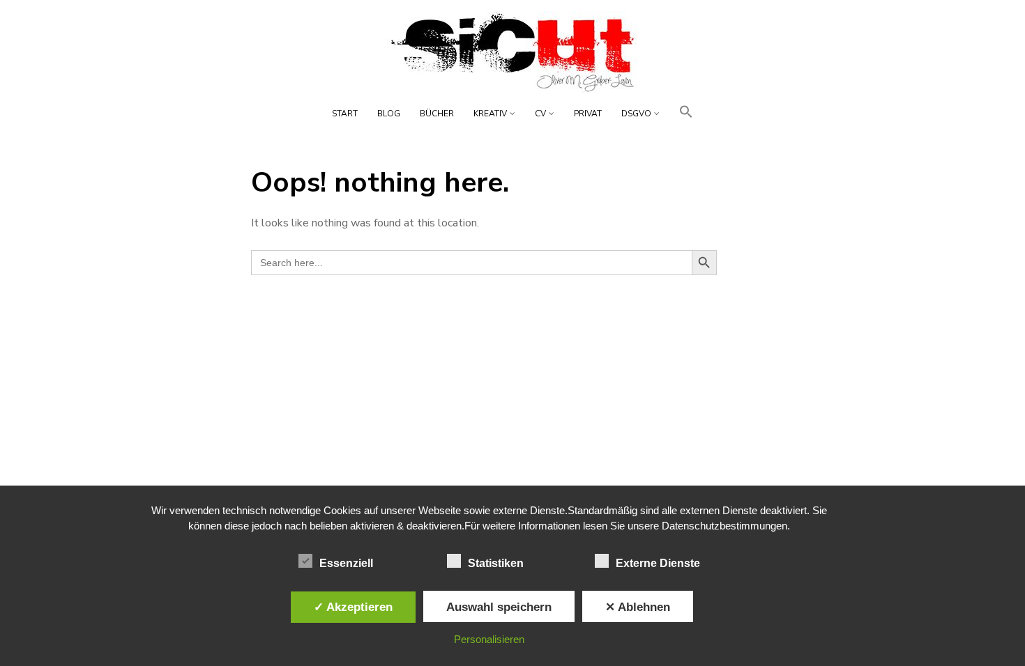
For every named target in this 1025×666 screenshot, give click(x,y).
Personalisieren (489, 639)
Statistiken (496, 563)
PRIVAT (588, 113)
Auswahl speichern (499, 607)
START (345, 113)
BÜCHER (437, 113)
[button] (686, 115)
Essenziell (346, 563)
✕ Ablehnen (637, 607)
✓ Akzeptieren (353, 607)
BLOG (388, 113)
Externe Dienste (658, 563)
